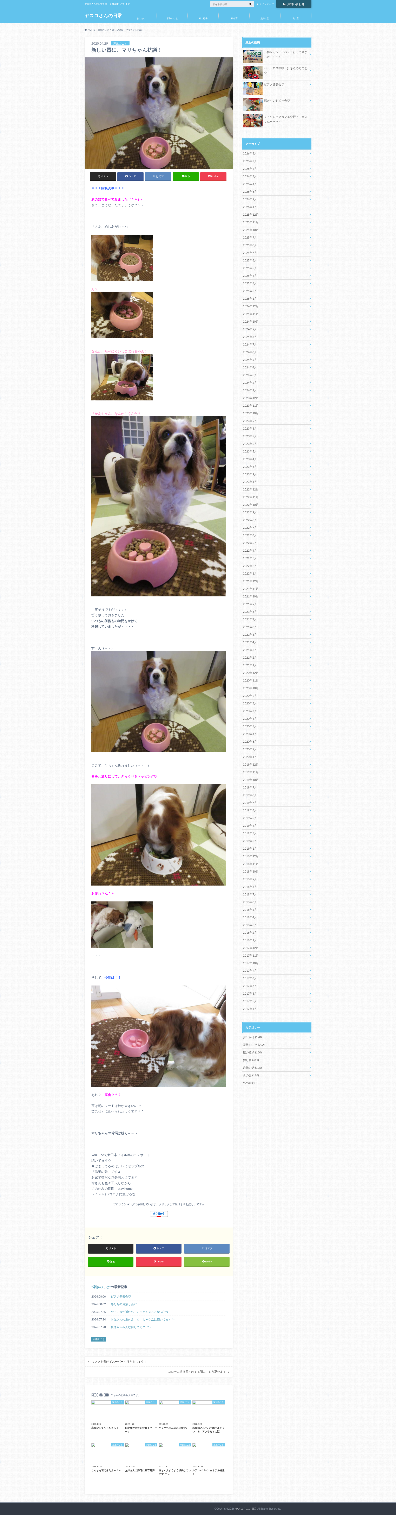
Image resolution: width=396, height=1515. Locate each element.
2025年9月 (250, 237)
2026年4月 (250, 184)
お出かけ (141, 18)
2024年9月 (250, 329)
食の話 (296, 18)
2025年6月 (250, 260)
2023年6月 (250, 443)
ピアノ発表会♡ (121, 1296)
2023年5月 (250, 451)
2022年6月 (250, 535)
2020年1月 (250, 757)
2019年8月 (250, 795)
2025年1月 (250, 298)
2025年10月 (251, 230)
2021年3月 (250, 650)
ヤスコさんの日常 (103, 15)
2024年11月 (251, 314)
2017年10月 (251, 963)
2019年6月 (250, 810)
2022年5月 (250, 543)
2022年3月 (250, 558)
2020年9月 (250, 695)
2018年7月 (250, 894)
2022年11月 (251, 497)
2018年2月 (250, 932)
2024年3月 (250, 375)
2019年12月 (251, 764)
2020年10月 (251, 688)
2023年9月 (250, 421)
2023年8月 (250, 428)
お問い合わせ (295, 4)
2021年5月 (250, 634)
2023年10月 (251, 413)
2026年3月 (250, 191)
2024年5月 (250, 359)
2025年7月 (250, 252)
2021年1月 (250, 665)
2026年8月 (250, 153)
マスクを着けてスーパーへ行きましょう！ (119, 1361)
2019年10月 (251, 779)
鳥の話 (250, 1083)
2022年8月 (250, 520)
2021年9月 (250, 604)
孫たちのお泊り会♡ (124, 1304)
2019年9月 (250, 787)
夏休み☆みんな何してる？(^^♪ (131, 1327)
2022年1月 (250, 573)
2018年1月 (250, 940)
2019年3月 (250, 833)
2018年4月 (250, 917)
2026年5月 (250, 176)
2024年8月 (250, 336)
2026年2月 (250, 199)
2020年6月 (250, 718)
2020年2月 (250, 749)
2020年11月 (251, 680)
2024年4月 (250, 367)
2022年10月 (251, 504)
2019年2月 (250, 841)
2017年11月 (251, 955)
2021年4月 (250, 642)
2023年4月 (250, 459)
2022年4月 (250, 550)
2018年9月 (250, 879)
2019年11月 (251, 772)
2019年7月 (250, 802)
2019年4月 (250, 825)
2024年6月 (250, 352)
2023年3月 (250, 466)
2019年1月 (250, 848)
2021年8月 (250, 611)
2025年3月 (250, 283)
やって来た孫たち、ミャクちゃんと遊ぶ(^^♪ (141, 1311)
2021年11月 (251, 588)
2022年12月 (251, 489)
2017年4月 (250, 1008)
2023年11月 (251, 405)
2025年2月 (250, 291)
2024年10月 (251, 321)
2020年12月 (251, 672)
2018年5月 (250, 909)
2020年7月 (250, 711)
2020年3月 (250, 741)
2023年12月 (251, 398)
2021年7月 (250, 619)
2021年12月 (251, 581)
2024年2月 (250, 382)
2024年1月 (250, 390)
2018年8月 (250, 886)
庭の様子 (203, 18)
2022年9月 (250, 512)
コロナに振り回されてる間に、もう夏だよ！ (197, 1371)
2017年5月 (250, 1001)
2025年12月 (251, 214)
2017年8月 (250, 978)
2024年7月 (250, 344)
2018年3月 (250, 925)
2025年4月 (250, 275)
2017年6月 (250, 993)
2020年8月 (250, 703)
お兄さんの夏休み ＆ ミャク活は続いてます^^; (143, 1319)
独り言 (234, 18)
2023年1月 (250, 481)
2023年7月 (250, 436)
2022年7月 (250, 527)
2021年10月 (251, 596)
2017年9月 (250, 970)
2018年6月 (250, 902)
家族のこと (172, 18)
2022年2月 (250, 566)
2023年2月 (250, 474)
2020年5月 (250, 726)
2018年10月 (251, 871)
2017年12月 (251, 948)
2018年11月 (251, 864)
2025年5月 (250, 268)
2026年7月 (250, 161)
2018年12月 (251, 856)
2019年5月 (250, 818)
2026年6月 (250, 168)
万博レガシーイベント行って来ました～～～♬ (285, 54)
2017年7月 (250, 986)
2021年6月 (250, 627)
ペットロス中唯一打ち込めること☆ (285, 70)
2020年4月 (250, 734)
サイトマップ (266, 4)
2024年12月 (251, 306)
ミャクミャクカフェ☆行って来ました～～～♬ (285, 119)
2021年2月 (250, 657)
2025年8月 (250, 245)
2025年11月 (251, 222)
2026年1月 (250, 207)
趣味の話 (265, 18)
